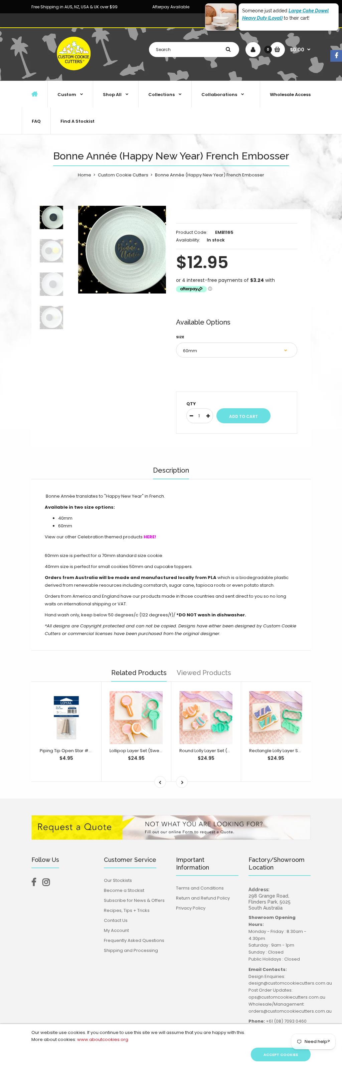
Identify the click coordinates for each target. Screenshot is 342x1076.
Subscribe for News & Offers (134, 900)
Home (84, 175)
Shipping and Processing (131, 950)
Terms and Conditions (200, 888)
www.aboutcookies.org (102, 1039)
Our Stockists (118, 880)
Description (171, 470)
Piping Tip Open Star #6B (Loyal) (75, 750)
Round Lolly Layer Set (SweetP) (212, 750)
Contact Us (116, 920)
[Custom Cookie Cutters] (74, 73)
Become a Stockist (124, 890)
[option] (122, 250)
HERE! (150, 537)
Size (180, 337)
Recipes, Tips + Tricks (127, 910)
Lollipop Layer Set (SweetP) (139, 750)
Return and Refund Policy (203, 898)
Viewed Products (204, 673)
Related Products (139, 673)
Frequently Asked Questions (134, 940)
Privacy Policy (190, 908)
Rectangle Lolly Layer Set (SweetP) (286, 750)
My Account (116, 930)
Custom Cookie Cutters (123, 175)
